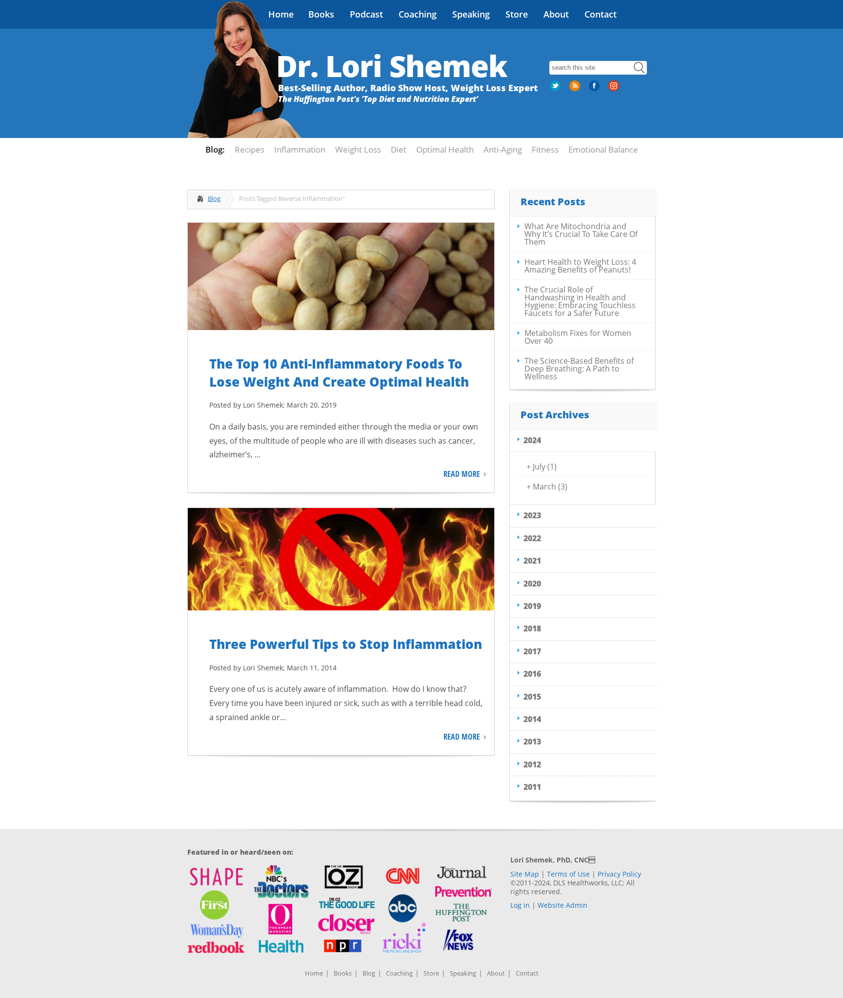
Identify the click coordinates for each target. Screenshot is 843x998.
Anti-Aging (502, 149)
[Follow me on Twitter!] (556, 89)
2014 (532, 719)
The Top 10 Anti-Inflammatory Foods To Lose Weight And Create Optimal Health (339, 372)
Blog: (215, 149)
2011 (532, 787)
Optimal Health (445, 149)
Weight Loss (358, 149)
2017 (532, 651)
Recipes (249, 149)
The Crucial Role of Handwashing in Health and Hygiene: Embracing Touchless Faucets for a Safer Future (580, 301)
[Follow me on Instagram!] (615, 89)
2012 (532, 764)
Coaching (418, 14)
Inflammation (299, 149)
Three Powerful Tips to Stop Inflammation (345, 644)
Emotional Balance (603, 149)
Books (321, 14)
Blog (214, 198)
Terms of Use (568, 874)
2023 (532, 515)
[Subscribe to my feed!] (575, 89)
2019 (532, 606)
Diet (398, 149)
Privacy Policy (619, 874)
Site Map (524, 874)
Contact (600, 14)
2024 (532, 440)
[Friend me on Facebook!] (595, 89)
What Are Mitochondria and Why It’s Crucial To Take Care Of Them (581, 234)
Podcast (366, 14)
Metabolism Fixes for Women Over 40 (577, 337)
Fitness (545, 149)
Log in (520, 905)
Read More (461, 474)
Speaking (471, 14)
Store (516, 14)
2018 (532, 628)
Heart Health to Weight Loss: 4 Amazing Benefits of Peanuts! (580, 265)
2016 (532, 673)
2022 (532, 538)
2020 (532, 583)
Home (281, 14)
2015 (532, 696)
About (556, 14)
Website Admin (562, 905)
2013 (532, 741)
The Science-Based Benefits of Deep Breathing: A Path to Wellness (579, 368)
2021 (532, 560)
